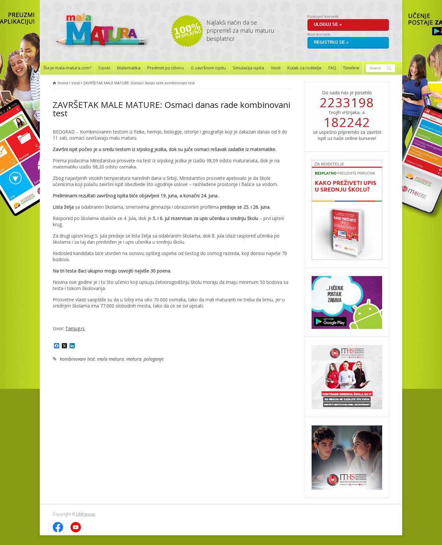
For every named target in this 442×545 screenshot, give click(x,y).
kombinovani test (77, 359)
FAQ (332, 68)
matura (133, 359)
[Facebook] (58, 531)
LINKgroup (85, 514)
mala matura (110, 359)
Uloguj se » (328, 24)
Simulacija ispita (248, 68)
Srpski (104, 68)
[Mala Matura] (101, 49)
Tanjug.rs (75, 328)
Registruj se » (331, 42)
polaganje (154, 359)
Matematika (128, 68)
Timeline (351, 68)
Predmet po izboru (165, 68)
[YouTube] (76, 531)
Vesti (276, 68)
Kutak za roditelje (304, 68)
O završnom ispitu (208, 68)
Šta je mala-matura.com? (67, 68)
